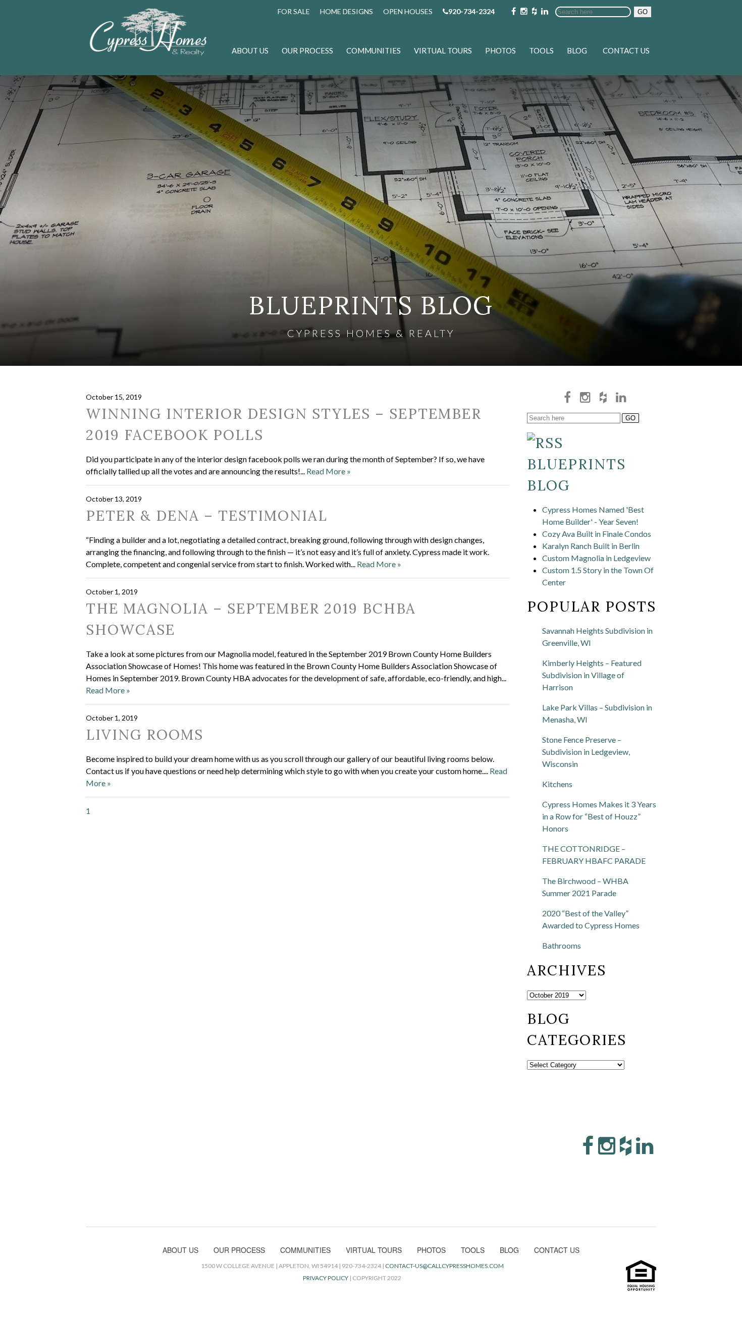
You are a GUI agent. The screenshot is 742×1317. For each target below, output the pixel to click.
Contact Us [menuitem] (626, 50)
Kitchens (557, 784)
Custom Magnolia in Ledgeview (596, 558)
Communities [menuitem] (373, 50)
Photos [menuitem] (500, 50)
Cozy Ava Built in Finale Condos (596, 533)
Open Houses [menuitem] (408, 11)
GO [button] (643, 12)
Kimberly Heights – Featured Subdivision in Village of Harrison (592, 675)
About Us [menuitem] (250, 50)
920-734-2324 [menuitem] (471, 11)
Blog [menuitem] (577, 50)
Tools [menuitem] (541, 50)
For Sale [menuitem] (294, 11)
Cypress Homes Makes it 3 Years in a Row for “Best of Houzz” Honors (599, 816)
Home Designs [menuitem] (346, 11)
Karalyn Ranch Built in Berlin (591, 546)
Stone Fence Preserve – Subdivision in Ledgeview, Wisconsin (586, 752)
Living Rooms (144, 735)
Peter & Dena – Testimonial (207, 516)
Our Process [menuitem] (307, 50)
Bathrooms (561, 945)
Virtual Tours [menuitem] (443, 50)
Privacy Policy (325, 1278)
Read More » (328, 471)
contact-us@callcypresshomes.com (444, 1266)
